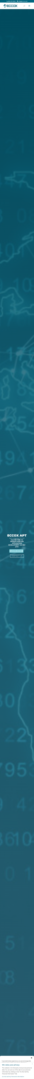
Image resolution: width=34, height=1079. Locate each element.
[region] (17, 1070)
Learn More (16, 551)
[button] (31, 1058)
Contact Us (17, 556)
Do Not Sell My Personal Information (13, 1076)
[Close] (32, 1064)
